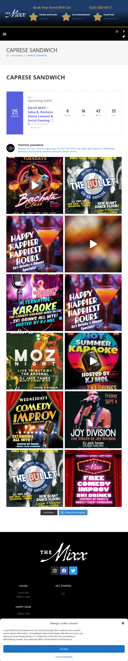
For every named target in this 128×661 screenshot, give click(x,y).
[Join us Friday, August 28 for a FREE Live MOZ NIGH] (34, 361)
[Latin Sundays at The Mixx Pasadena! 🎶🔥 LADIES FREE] (93, 244)
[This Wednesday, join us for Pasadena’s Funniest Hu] (93, 478)
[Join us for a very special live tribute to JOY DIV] (93, 419)
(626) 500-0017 (100, 8)
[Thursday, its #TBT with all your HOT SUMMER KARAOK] (93, 361)
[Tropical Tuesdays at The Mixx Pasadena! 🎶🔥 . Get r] (34, 185)
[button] (123, 623)
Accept (64, 648)
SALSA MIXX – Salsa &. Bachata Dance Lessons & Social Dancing (40, 114)
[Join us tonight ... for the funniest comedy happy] (34, 419)
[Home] (7, 55)
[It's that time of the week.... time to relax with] (34, 244)
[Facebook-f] (123, 31)
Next (30, 97)
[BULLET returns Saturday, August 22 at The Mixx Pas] (93, 185)
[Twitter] (123, 36)
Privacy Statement (64, 656)
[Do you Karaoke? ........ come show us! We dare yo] (34, 302)
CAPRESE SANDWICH (36, 55)
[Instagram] (117, 31)
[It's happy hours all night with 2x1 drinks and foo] (93, 302)
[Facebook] (64, 570)
